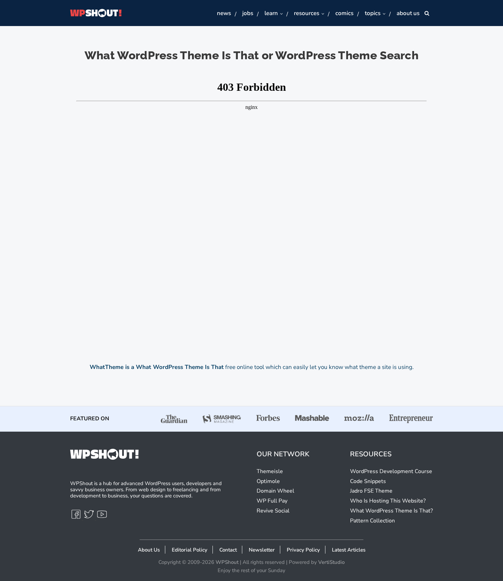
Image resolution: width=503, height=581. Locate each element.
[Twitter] (89, 517)
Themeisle (270, 471)
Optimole (268, 481)
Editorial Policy (189, 549)
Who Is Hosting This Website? (388, 501)
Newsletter (262, 549)
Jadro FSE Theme (371, 491)
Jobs (247, 13)
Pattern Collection (372, 520)
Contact (228, 549)
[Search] (426, 13)
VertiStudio (331, 562)
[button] (281, 13)
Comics (344, 13)
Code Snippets (368, 481)
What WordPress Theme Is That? (391, 511)
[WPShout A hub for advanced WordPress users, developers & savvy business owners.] (95, 13)
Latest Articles (348, 549)
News (224, 13)
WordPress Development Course (391, 471)
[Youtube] (102, 517)
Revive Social (273, 511)
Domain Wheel (275, 491)
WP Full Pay (272, 501)
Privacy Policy (303, 549)
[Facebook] (76, 517)
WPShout (227, 562)
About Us (408, 13)
